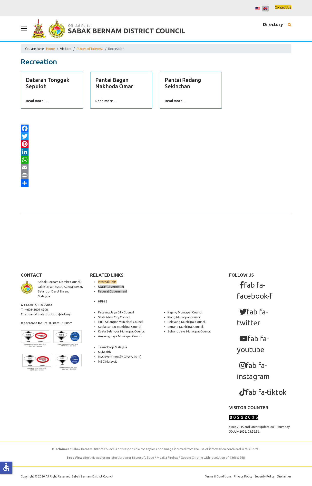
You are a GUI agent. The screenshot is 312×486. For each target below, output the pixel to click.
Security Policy (264, 476)
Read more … (37, 101)
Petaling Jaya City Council (116, 312)
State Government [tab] (111, 286)
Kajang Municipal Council (184, 312)
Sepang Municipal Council (185, 326)
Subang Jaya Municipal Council (189, 331)
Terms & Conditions (218, 476)
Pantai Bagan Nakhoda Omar (114, 83)
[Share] (156, 183)
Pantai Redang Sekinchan (183, 83)
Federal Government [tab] (112, 291)
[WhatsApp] (156, 160)
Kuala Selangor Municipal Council (121, 331)
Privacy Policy (243, 476)
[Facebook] (156, 128)
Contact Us (283, 7)
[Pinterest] (156, 144)
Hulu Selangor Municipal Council (120, 321)
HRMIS (102, 301)
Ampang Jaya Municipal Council (120, 336)
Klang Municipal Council (184, 317)
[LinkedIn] (156, 152)
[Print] (156, 175)
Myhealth (104, 352)
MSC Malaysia (107, 361)
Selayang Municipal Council (186, 321)
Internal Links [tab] (107, 281)
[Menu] (24, 28)
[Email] (156, 167)
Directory (273, 24)
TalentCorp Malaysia (112, 347)
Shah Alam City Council (114, 317)
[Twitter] (156, 136)
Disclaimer (284, 476)
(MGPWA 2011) (130, 356)
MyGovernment (109, 356)
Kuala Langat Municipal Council (119, 326)
